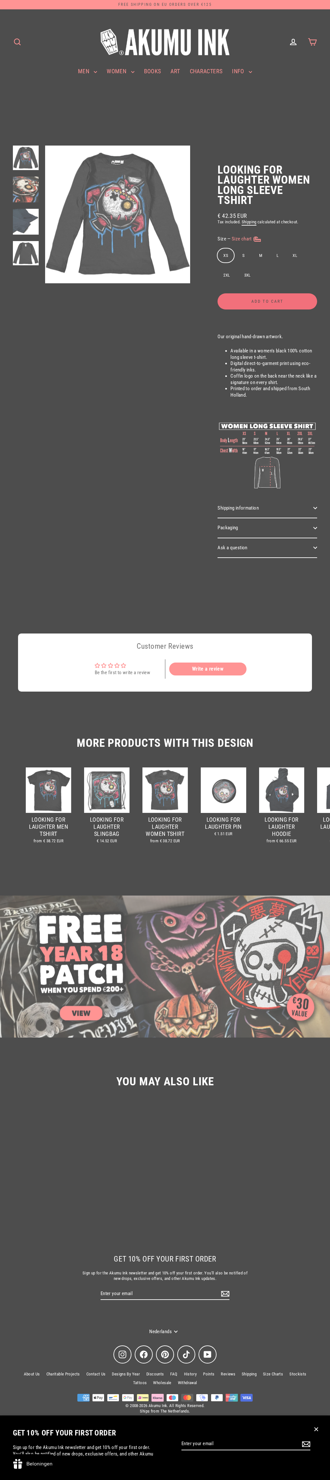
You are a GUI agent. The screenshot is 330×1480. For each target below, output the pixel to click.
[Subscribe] (305, 1444)
